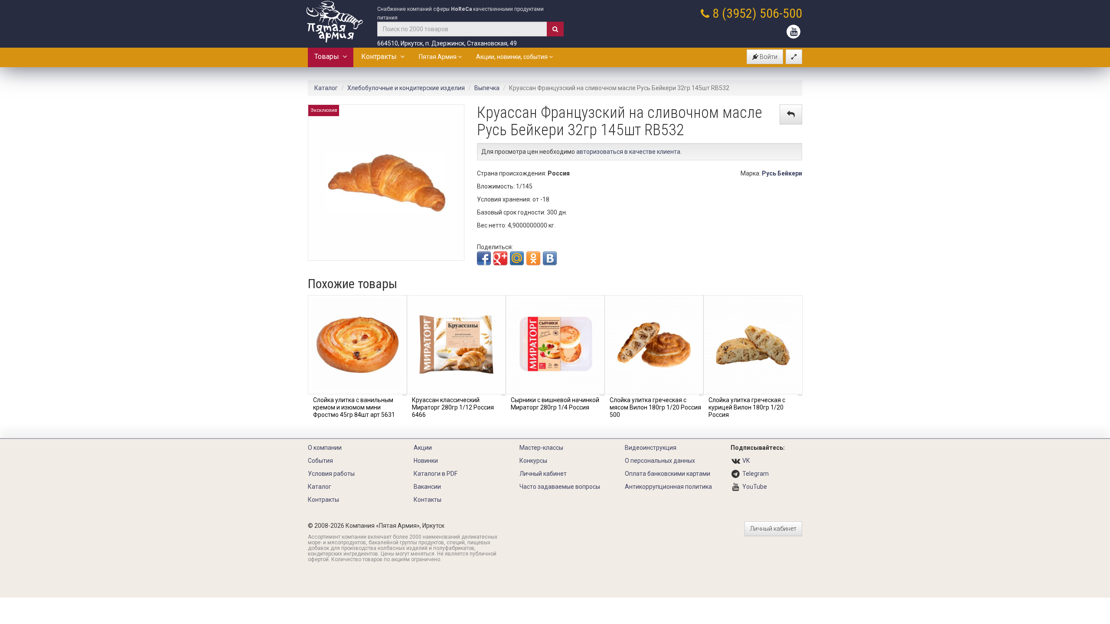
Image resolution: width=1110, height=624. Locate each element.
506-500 (781, 13)
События (320, 460)
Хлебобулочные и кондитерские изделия (406, 87)
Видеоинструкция (650, 447)
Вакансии (427, 486)
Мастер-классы (541, 447)
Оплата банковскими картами (667, 473)
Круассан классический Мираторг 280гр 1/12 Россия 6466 (453, 407)
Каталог (326, 87)
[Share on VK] (550, 258)
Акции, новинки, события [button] (512, 56)
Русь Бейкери (782, 173)
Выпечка (487, 87)
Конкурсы (533, 460)
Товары (328, 56)
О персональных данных (660, 460)
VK (746, 460)
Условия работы (331, 473)
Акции (423, 447)
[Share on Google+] (500, 258)
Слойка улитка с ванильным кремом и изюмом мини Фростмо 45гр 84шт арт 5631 (354, 407)
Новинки (426, 460)
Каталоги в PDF (435, 473)
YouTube (754, 486)
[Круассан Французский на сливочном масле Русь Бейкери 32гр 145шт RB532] (386, 182)
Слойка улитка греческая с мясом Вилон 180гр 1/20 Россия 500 (655, 407)
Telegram (755, 473)
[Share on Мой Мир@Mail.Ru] (517, 258)
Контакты (427, 499)
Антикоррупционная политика (668, 486)
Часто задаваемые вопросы (559, 486)
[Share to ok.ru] (533, 258)
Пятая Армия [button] (438, 56)
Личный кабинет (543, 473)
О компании (325, 447)
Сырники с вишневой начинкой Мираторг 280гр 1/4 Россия (555, 403)
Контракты (380, 56)
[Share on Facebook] (484, 258)
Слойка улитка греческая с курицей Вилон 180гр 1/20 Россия (746, 407)
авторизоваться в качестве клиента (628, 151)
